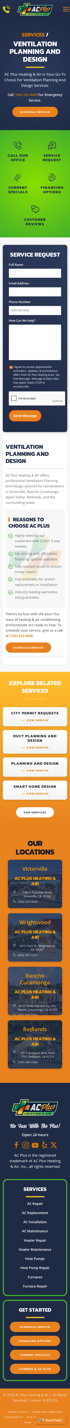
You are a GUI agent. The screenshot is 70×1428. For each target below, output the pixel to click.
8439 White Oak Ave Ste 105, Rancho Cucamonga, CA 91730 (37, 1007)
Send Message (25, 416)
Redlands (35, 1029)
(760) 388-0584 (28, 1062)
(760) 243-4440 (25, 94)
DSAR (27, 1422)
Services (33, 35)
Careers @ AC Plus (35, 1369)
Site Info (33, 1417)
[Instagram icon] (25, 1144)
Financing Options (35, 1341)
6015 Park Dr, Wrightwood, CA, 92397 (37, 947)
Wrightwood (35, 922)
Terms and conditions (47, 1411)
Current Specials (35, 1355)
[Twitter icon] (53, 1144)
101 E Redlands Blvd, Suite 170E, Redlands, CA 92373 (37, 1054)
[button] (66, 9)
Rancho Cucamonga (35, 979)
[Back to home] (35, 9)
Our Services (35, 812)
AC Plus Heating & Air (35, 881)
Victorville (35, 868)
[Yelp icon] (44, 1144)
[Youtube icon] (35, 1144)
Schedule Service (35, 112)
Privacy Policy (18, 1411)
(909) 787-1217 (28, 955)
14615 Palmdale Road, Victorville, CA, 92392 (37, 894)
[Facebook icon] (16, 1144)
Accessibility (14, 1417)
